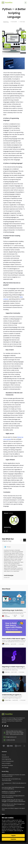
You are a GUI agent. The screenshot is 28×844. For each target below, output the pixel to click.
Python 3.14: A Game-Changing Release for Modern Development (13, 796)
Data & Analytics (6, 763)
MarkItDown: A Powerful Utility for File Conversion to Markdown (11, 792)
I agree (13, 835)
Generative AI (5, 757)
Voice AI (4, 755)
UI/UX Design (5, 767)
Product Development (8, 761)
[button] (21, 540)
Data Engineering (6, 759)
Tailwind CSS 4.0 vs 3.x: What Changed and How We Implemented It (13, 804)
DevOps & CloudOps (7, 765)
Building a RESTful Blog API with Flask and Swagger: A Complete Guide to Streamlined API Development (13, 801)
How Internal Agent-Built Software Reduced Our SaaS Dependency (13, 788)
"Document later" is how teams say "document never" (11, 779)
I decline (13, 839)
